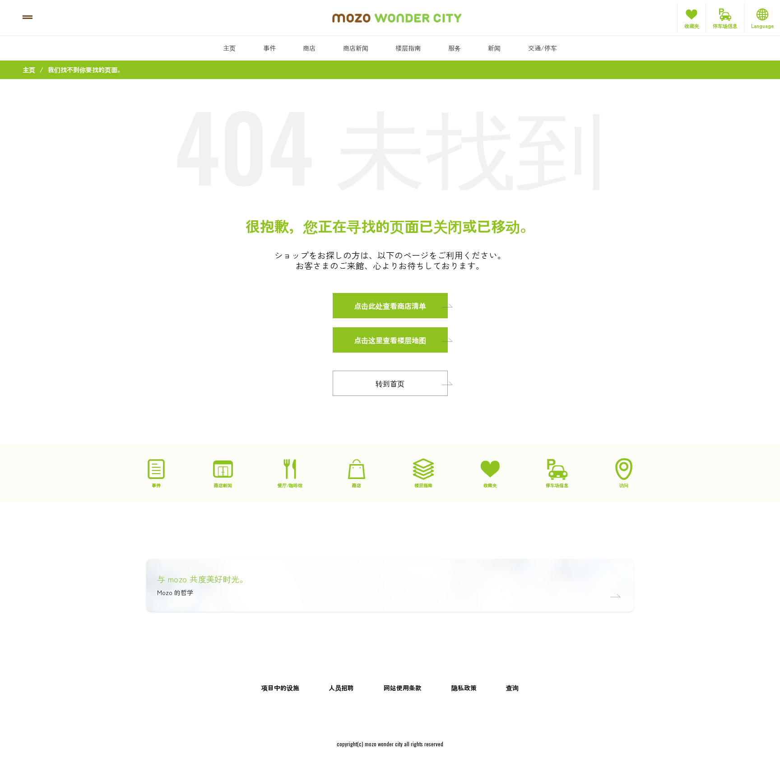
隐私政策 (464, 687)
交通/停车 (542, 47)
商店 (309, 47)
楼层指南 (408, 47)
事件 (269, 47)
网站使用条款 (403, 687)
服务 (454, 47)
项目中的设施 (280, 687)
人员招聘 (341, 687)
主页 (229, 47)
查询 (512, 687)
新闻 (494, 47)
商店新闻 (355, 47)
